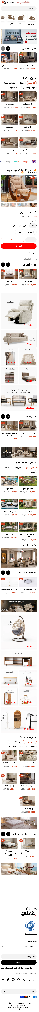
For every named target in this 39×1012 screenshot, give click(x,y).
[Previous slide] (8, 264)
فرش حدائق (30, 467)
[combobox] (16, 8)
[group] (33, 205)
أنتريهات (31, 83)
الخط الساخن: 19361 (31, 934)
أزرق (23, 226)
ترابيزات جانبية (15, 742)
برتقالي (13, 226)
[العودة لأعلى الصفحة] (35, 1009)
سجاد (33, 472)
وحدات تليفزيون (28, 746)
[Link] (19, 36)
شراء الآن (18, 246)
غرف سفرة (14, 88)
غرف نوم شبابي (29, 88)
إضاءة (7, 467)
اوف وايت (30, 233)
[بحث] (34, 8)
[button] (33, 2)
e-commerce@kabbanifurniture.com (26, 974)
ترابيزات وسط (29, 742)
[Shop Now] (19, 823)
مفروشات (17, 467)
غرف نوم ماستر (9, 83)
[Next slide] (3, 48)
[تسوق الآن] (19, 452)
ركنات (22, 83)
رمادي (18, 233)
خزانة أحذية (13, 746)
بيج (31, 226)
